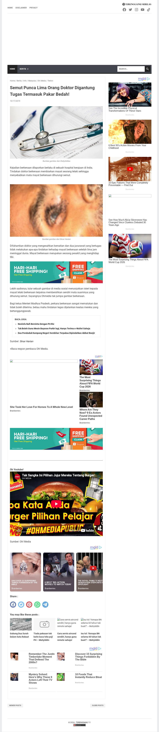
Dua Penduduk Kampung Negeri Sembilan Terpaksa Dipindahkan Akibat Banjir (56, 333)
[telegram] (45, 604)
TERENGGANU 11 (83, 722)
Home (10, 8)
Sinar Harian (26, 341)
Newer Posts (15, 705)
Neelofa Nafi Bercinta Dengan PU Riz (36, 324)
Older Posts (97, 705)
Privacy (33, 8)
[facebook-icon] (124, 9)
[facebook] (13, 604)
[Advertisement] (79, 37)
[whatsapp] (37, 604)
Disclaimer (21, 8)
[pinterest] (29, 604)
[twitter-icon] (130, 9)
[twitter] (21, 604)
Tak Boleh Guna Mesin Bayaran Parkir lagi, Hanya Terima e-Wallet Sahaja (54, 328)
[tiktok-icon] (149, 9)
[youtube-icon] (142, 9)
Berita (23, 69)
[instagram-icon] (136, 9)
